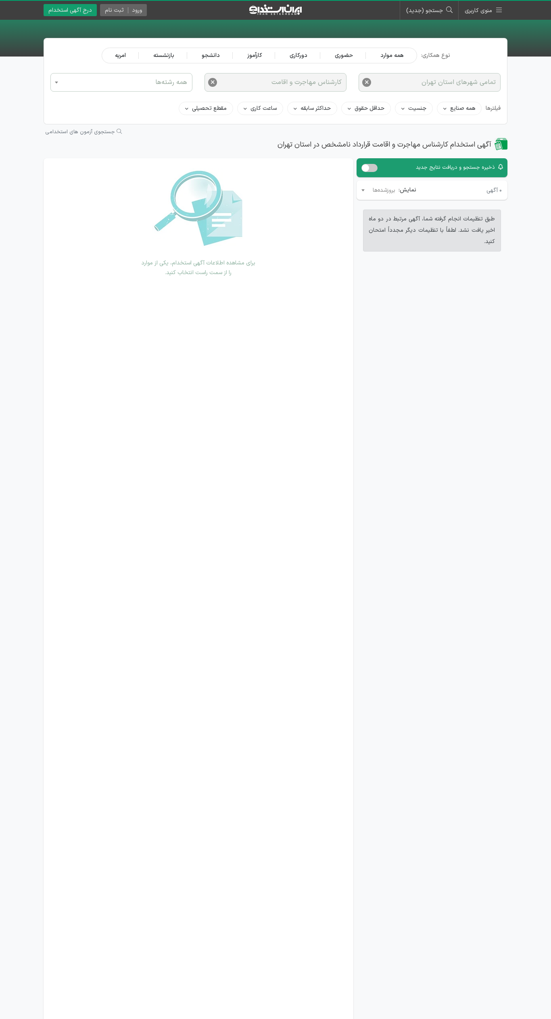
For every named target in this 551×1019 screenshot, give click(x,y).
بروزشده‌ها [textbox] (384, 190)
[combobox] (121, 82)
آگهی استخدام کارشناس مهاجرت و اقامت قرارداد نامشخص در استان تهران (384, 144)
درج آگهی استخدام (70, 10)
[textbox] (121, 81)
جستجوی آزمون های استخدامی (81, 132)
